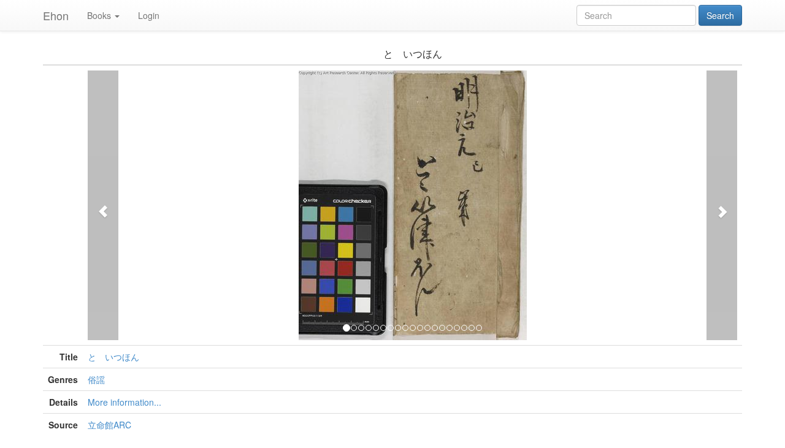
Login (148, 15)
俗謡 (96, 379)
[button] (103, 205)
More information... (124, 402)
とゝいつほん (113, 357)
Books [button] (99, 15)
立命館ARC (109, 425)
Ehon (56, 15)
